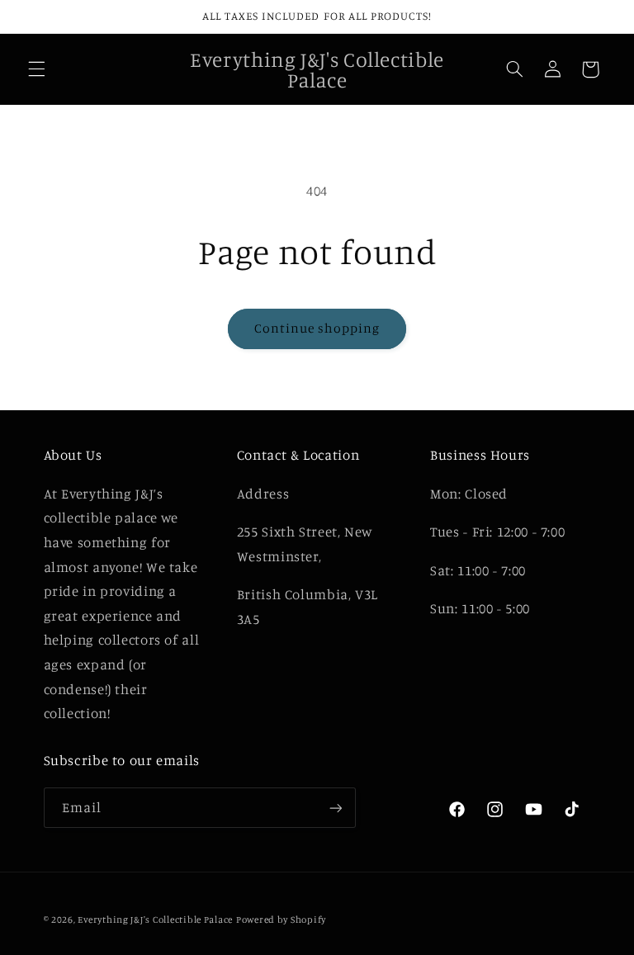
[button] (36, 69)
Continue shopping (317, 328)
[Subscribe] (335, 807)
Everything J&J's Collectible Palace (155, 919)
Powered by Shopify (281, 919)
